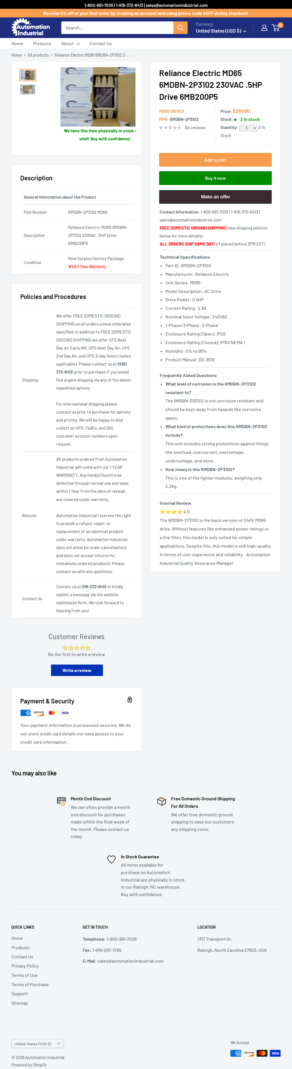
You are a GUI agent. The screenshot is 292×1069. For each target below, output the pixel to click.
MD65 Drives (171, 111)
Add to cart (215, 159)
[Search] (180, 27)
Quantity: (229, 127)
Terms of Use (24, 975)
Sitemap (19, 1003)
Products (42, 43)
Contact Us (101, 43)
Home (17, 43)
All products (38, 55)
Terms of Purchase (30, 984)
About (67, 43)
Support (19, 993)
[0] (275, 27)
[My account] (264, 28)
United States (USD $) (33, 1043)
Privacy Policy (25, 965)
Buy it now (215, 178)
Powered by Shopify (29, 1064)
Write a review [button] (77, 670)
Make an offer (215, 199)
